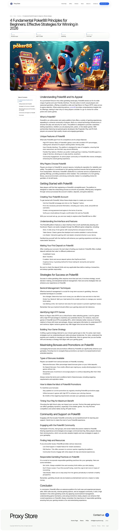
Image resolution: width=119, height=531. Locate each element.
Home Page (74, 520)
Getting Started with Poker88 (25, 103)
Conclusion (21, 115)
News (15, 16)
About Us (94, 525)
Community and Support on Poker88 (27, 112)
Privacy (99, 525)
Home (11, 16)
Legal (107, 525)
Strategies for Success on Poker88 (26, 106)
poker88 (73, 107)
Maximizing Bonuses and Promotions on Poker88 (27, 109)
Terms (103, 525)
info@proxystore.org (97, 520)
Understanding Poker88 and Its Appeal (26, 100)
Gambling (19, 16)
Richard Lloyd (14, 36)
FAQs (87, 520)
